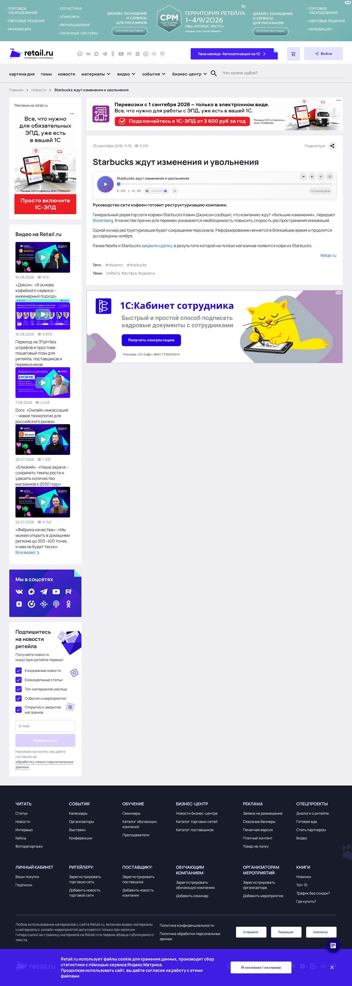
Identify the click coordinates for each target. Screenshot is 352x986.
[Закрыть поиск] (211, 78)
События (79, 804)
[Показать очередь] (329, 176)
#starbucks (136, 264)
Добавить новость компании (138, 893)
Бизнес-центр (192, 804)
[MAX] (96, 54)
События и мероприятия (45, 698)
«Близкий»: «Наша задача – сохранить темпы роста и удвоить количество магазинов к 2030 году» (42, 475)
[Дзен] (137, 54)
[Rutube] (129, 54)
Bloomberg (103, 220)
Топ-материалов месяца (46, 689)
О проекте (250, 932)
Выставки (77, 829)
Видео (301, 837)
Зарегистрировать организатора (259, 885)
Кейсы (20, 837)
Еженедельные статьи (43, 679)
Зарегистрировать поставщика (138, 879)
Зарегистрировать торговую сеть (85, 879)
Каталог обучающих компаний (139, 824)
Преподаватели (135, 834)
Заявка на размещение (262, 813)
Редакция (285, 932)
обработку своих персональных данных (44, 764)
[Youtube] (121, 54)
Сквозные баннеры (259, 821)
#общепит (114, 264)
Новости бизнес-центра (196, 813)
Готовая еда (306, 821)
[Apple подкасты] (162, 54)
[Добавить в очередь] (320, 176)
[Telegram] (104, 54)
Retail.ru (329, 255)
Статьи (21, 813)
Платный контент (257, 837)
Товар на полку (256, 846)
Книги (303, 867)
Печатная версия (258, 829)
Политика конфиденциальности (187, 925)
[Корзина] (293, 54)
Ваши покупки (27, 876)
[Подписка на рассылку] (79, 54)
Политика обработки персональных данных (190, 936)
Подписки (23, 884)
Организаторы (81, 821)
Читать (23, 804)
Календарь (78, 813)
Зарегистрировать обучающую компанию (195, 885)
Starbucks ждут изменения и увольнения (153, 178)
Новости (38, 89)
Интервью (24, 829)
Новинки (303, 876)
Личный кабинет (34, 867)
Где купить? (306, 901)
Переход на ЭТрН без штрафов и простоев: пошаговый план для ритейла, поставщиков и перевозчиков (38, 353)
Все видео (25, 552)
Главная (16, 89)
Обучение (133, 804)
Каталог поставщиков (195, 829)
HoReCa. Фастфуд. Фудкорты (130, 273)
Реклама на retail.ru (31, 105)
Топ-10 (301, 884)
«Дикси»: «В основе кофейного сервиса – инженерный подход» (36, 290)
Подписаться (45, 740)
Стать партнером (311, 829)
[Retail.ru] (38, 54)
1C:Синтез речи (320, 191)
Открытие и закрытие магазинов (43, 710)
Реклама (253, 804)
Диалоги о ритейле (312, 813)
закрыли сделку (156, 245)
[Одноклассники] (112, 54)
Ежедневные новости (43, 670)
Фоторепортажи (29, 846)
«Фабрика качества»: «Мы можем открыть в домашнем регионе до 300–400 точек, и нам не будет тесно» (42, 538)
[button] (96, 74)
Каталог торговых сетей (196, 821)
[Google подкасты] (154, 54)
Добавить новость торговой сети (84, 893)
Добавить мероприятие (263, 895)
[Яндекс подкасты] (145, 54)
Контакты (320, 932)
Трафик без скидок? (313, 893)
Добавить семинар (192, 895)
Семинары (131, 813)
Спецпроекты (312, 804)
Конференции (80, 837)
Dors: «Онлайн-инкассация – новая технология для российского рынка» (41, 415)
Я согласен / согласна (261, 967)
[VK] (88, 54)
